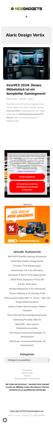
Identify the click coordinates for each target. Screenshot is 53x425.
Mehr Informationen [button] (27, 171)
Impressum (27, 370)
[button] (5, 420)
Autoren (27, 375)
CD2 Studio (39, 415)
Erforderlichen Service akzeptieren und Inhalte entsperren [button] (27, 187)
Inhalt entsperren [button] (27, 177)
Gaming (22, 99)
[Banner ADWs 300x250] (27, 225)
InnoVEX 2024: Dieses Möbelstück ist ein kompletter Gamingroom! (26, 89)
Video (30, 99)
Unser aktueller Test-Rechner (27, 378)
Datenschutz (27, 373)
